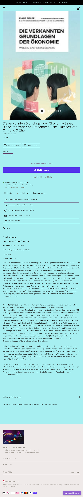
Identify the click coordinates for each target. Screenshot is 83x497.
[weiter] (79, 2)
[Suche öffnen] (74, 8)
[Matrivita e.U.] (41, 8)
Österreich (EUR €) (11, 481)
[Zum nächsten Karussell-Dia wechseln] (78, 416)
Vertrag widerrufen (72, 493)
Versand (19, 193)
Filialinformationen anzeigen (15, 187)
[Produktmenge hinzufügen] (11, 156)
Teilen (8, 228)
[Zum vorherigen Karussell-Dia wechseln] (73, 416)
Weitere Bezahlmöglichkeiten (41, 177)
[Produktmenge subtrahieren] (5, 156)
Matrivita (6, 134)
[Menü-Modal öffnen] (4, 8)
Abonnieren (75, 472)
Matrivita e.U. (21, 484)
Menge (5, 151)
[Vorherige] (3, 2)
